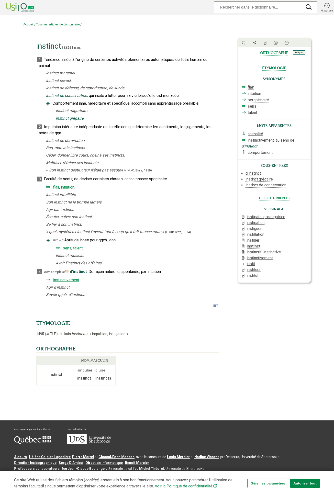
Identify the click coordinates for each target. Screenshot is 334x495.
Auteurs (20, 457)
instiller (253, 240)
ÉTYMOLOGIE (53, 323)
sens (67, 248)
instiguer (254, 228)
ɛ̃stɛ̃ (67, 47)
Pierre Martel (83, 457)
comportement (260, 152)
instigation (256, 222)
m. (79, 47)
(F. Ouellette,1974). (178, 232)
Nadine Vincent (206, 457)
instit (251, 263)
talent (78, 248)
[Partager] (254, 43)
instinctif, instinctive (264, 252)
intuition (67, 187)
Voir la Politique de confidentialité (183, 486)
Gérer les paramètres (268, 483)
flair (56, 187)
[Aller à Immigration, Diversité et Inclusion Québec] (32, 443)
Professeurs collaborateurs (37, 469)
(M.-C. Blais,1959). (140, 170)
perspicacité (258, 100)
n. (75, 47)
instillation (255, 234)
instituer (254, 269)
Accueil (28, 24)
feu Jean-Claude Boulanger (84, 469)
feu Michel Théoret (148, 469)
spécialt (58, 240)
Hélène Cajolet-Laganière (50, 457)
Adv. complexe (54, 272)
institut (252, 275)
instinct (253, 246)
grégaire (76, 118)
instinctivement (66, 280)
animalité (255, 134)
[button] (326, 7)
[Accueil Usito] (14, 7)
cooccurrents (274, 198)
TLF (51, 334)
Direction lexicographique (35, 463)
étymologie (274, 67)
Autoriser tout (305, 483)
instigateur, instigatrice (266, 216)
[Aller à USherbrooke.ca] (89, 443)
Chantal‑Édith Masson (116, 457)
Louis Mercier (178, 457)
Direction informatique (104, 463)
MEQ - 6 (299, 52)
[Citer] (243, 43)
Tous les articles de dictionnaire (58, 24)
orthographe (274, 52)
